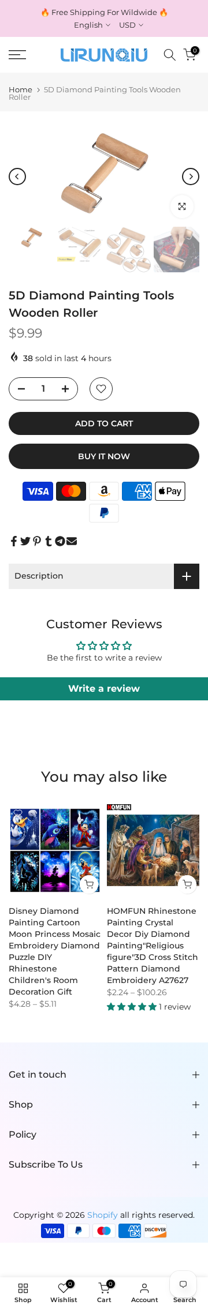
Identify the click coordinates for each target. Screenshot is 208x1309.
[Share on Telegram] (60, 541)
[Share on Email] (71, 541)
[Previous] (17, 176)
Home (20, 89)
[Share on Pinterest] (37, 541)
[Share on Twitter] (25, 541)
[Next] (190, 176)
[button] (133, 1007)
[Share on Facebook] (14, 541)
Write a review (104, 688)
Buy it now (104, 456)
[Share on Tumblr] (48, 541)
